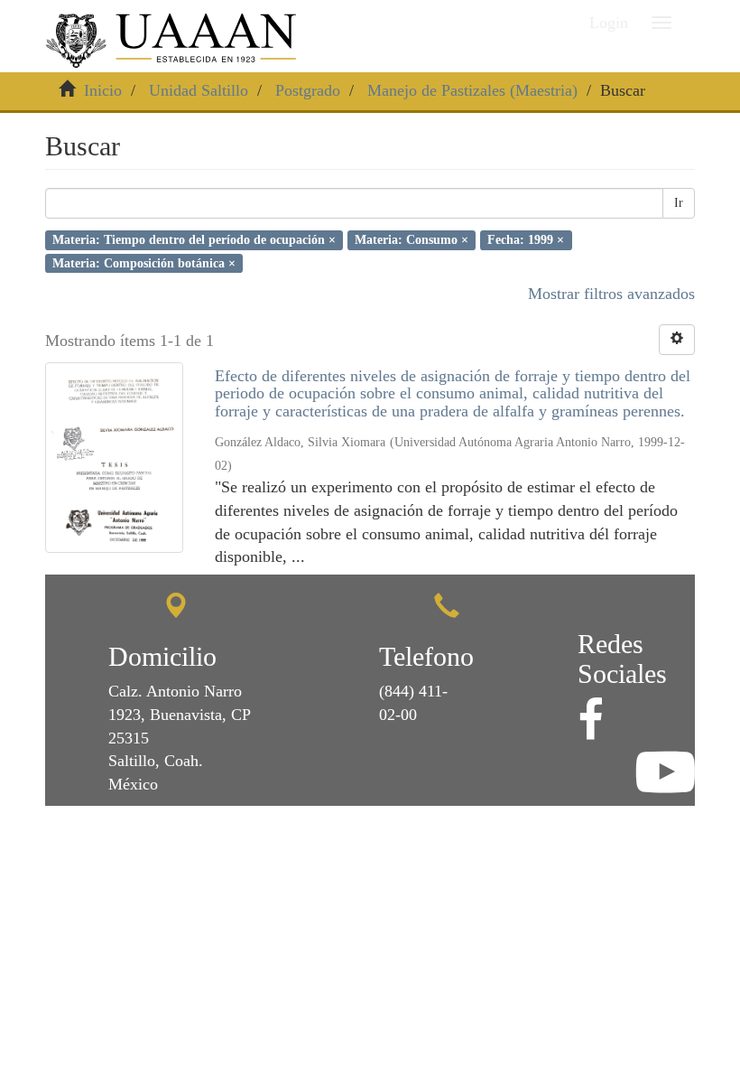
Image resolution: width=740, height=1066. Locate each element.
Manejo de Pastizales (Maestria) (472, 90)
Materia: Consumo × (411, 240)
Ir (678, 203)
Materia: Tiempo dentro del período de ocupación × (194, 240)
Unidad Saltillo (198, 90)
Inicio (103, 90)
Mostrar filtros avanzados (611, 294)
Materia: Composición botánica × (144, 262)
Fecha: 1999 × (525, 240)
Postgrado (307, 90)
